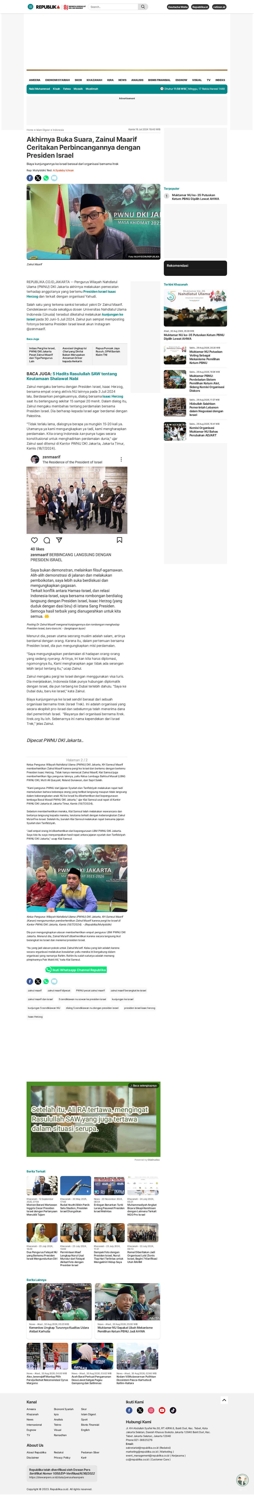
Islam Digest (43, 129)
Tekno (57, 1424)
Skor (83, 1409)
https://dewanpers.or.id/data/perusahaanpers (56, 1477)
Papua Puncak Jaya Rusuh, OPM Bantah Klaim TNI (108, 351)
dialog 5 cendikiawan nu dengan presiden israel (92, 1007)
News (30, 1419)
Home (30, 129)
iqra (110, 80)
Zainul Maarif (47, 624)
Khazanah (32, 1414)
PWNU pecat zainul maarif (90, 990)
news (122, 80)
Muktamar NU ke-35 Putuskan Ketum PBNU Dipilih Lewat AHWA (196, 197)
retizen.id (219, 7)
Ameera (31, 1409)
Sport (84, 1419)
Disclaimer (33, 1457)
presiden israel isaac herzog (139, 1007)
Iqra (56, 1414)
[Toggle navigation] (30, 7)
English (85, 1429)
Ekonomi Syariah (57, 80)
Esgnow (31, 1429)
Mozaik (78, 88)
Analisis (58, 1419)
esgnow (181, 80)
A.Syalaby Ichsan (63, 170)
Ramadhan (60, 1435)
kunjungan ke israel (122, 999)
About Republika (36, 1452)
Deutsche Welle (177, 7)
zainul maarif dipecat (59, 990)
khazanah (94, 80)
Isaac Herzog (112, 396)
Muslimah (92, 88)
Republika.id (200, 7)
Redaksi (59, 1452)
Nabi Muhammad (39, 88)
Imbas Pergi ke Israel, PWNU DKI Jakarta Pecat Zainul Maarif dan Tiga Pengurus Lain (42, 355)
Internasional (34, 1424)
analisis (137, 80)
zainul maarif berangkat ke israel (128, 990)
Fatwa (67, 88)
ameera (34, 80)
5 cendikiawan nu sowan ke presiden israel (82, 999)
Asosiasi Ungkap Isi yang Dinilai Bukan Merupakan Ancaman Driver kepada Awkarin (74, 355)
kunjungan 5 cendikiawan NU (44, 1007)
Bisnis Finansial (159, 80)
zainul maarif (35, 990)
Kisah (56, 88)
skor (78, 80)
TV (209, 80)
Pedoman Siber (90, 1452)
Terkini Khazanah (176, 284)
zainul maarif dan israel (40, 999)
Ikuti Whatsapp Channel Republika (79, 970)
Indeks (220, 80)
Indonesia (58, 129)
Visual (57, 1429)
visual (197, 80)
